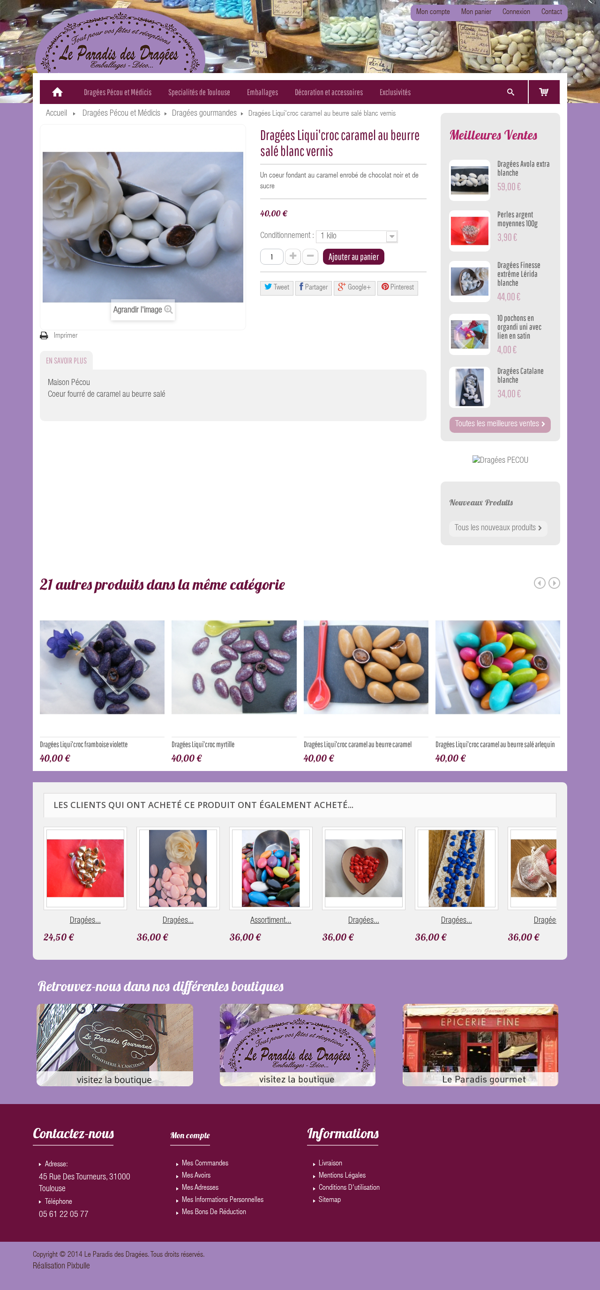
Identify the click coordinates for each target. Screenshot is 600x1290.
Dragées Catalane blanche (520, 375)
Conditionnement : (288, 236)
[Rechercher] (510, 92)
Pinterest (401, 288)
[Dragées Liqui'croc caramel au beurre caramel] (366, 671)
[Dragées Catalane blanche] (469, 387)
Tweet (280, 288)
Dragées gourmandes (204, 114)
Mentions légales (342, 1176)
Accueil (56, 114)
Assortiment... (270, 921)
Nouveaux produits (481, 502)
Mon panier (476, 12)
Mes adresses (200, 1188)
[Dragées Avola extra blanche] (469, 180)
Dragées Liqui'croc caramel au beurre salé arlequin (495, 744)
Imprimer (65, 336)
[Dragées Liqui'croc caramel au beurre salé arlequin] (497, 671)
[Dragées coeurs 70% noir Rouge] (363, 868)
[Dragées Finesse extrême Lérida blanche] (469, 281)
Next (554, 583)
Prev (540, 583)
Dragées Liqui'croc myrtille (203, 744)
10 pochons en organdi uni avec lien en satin (519, 327)
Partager (315, 288)
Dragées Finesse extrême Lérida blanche (518, 274)
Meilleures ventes (493, 135)
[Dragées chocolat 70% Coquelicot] (549, 868)
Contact (551, 12)
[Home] (57, 92)
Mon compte (433, 12)
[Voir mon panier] (544, 92)
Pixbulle (78, 1266)
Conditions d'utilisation (349, 1188)
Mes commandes (205, 1164)
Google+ (358, 288)
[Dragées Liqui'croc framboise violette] (102, 671)
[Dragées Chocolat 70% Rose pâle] (178, 868)
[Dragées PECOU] (500, 461)
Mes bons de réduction (214, 1212)
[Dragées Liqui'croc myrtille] (234, 671)
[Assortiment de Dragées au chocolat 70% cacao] (271, 868)
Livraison (330, 1164)
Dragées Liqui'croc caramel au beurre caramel (358, 744)
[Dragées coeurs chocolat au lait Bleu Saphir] (456, 868)
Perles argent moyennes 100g (517, 218)
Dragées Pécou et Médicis (121, 114)
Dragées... (85, 921)
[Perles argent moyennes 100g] (469, 231)
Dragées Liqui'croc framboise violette (84, 744)
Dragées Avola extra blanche (523, 168)
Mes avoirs (196, 1176)
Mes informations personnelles (222, 1200)
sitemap (330, 1200)
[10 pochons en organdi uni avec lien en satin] (469, 334)
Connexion (516, 12)
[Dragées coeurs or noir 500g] (85, 868)
